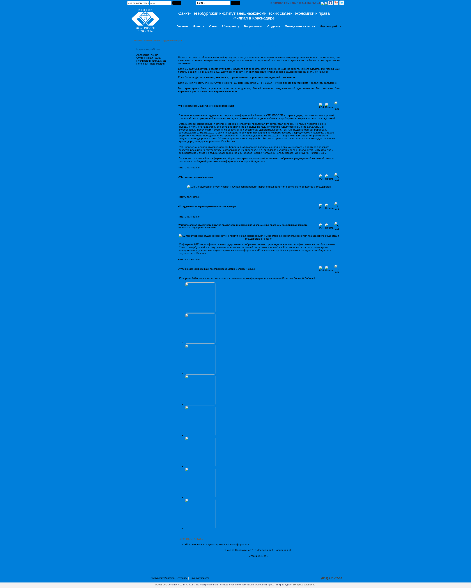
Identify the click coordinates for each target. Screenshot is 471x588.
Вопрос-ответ (253, 26)
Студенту (273, 26)
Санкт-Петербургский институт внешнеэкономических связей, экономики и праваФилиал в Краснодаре (254, 15)
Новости (198, 26)
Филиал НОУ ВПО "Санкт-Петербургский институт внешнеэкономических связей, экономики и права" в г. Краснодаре (230, 584)
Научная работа (330, 26)
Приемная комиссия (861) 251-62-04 (294, 2)
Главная (182, 26)
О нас (213, 26)
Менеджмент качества (300, 26)
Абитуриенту (230, 26)
